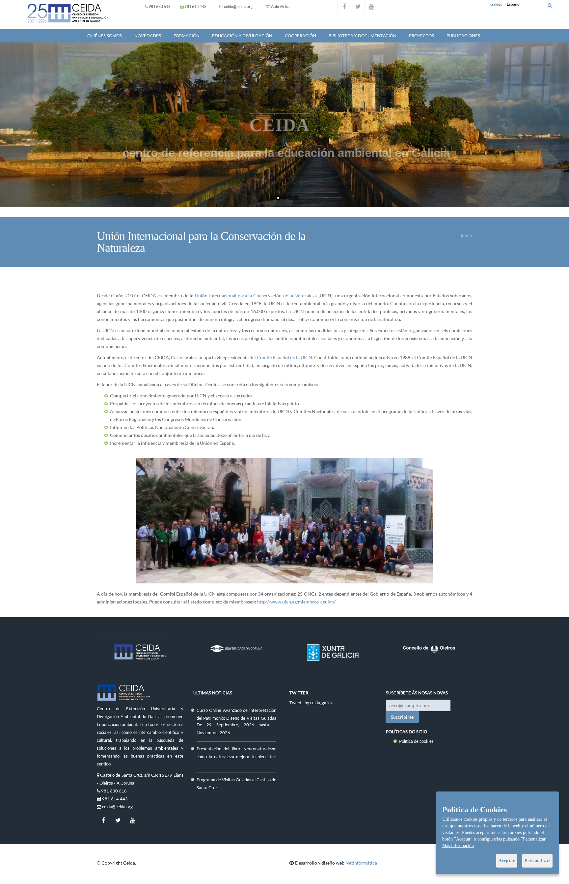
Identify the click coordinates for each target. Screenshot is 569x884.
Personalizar (537, 860)
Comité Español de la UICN (284, 357)
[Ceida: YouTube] (371, 6)
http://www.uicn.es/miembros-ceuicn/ (296, 601)
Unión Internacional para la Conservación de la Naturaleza (256, 295)
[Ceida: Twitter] (358, 6)
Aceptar (507, 860)
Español (514, 4)
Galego (496, 4)
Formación (187, 35)
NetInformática (361, 863)
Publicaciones (463, 35)
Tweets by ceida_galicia (311, 702)
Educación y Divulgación (242, 35)
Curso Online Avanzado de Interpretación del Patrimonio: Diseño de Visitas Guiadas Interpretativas (237, 718)
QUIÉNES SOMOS (104, 35)
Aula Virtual (281, 6)
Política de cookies (416, 741)
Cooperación (300, 35)
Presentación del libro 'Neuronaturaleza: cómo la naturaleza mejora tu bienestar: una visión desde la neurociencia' (237, 756)
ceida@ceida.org (238, 6)
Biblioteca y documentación (362, 35)
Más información (458, 845)
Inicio (466, 235)
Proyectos (421, 35)
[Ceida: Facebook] (344, 6)
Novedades (147, 35)
